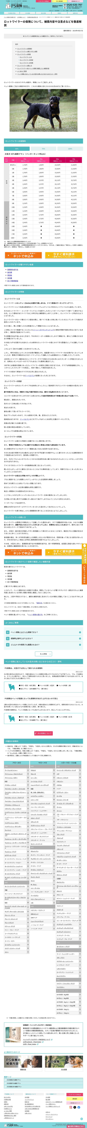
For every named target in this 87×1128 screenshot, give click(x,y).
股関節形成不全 (12, 269)
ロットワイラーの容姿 (26, 60)
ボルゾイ (59, 891)
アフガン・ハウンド (10, 785)
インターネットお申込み (75, 1094)
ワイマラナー (60, 987)
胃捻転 (9, 275)
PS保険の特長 (11, 13)
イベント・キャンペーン (52, 1114)
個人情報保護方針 (29, 1104)
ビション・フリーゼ (62, 800)
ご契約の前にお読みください (11, 1113)
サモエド (33, 770)
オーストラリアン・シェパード (14, 866)
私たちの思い (7, 1097)
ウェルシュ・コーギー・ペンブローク (15, 843)
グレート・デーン (10, 915)
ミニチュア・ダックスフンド (65, 928)
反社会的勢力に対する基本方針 (32, 1106)
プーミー (59, 807)
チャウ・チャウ (35, 877)
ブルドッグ (60, 838)
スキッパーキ (34, 822)
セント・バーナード (36, 844)
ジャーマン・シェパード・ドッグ (40, 803)
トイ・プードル (35, 888)
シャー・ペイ (34, 800)
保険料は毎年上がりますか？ (22, 638)
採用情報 (57, 10)
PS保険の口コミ (8, 1108)
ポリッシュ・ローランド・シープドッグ (67, 886)
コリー (7, 952)
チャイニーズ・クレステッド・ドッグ (41, 873)
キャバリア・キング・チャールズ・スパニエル (15, 907)
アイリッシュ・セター (11, 778)
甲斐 (6, 890)
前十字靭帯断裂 (12, 281)
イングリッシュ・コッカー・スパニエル (15, 813)
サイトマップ (49, 1117)
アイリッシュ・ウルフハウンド (14, 774)
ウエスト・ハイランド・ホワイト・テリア (15, 834)
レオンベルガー (61, 969)
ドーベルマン (29, 375)
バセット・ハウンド (62, 778)
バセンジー (60, 781)
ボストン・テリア (62, 875)
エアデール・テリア (10, 855)
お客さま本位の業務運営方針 (32, 1108)
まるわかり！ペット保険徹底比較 (54, 1102)
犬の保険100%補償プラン (14, 1086)
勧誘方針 (27, 1102)
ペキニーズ (60, 849)
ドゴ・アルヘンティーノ (38, 899)
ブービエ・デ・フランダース (65, 803)
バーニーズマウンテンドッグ (43, 330)
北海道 (59, 878)
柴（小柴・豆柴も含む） (38, 792)
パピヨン (59, 785)
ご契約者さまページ (9, 1118)
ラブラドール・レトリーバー (65, 961)
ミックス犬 (13, 753)
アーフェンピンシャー (11, 770)
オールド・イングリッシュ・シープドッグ (15, 878)
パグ (58, 774)
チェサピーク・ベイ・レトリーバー (41, 859)
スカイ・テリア (35, 818)
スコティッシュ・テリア (38, 825)
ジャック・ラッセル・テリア (39, 814)
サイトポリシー (49, 1119)
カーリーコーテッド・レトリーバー (15, 886)
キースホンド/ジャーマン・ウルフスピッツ (15, 898)
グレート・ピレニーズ (11, 919)
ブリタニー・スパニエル (64, 827)
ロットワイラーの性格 (26, 63)
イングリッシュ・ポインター (13, 826)
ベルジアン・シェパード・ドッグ (66, 856)
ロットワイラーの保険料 (24, 49)
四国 (32, 789)
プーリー (59, 811)
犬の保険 (27, 13)
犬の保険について (44, 733)
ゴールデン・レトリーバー (12, 945)
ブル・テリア (60, 834)
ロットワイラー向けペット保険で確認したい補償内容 (33, 68)
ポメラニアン (60, 882)
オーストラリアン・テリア (12, 874)
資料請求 (75, 1099)
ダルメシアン (34, 851)
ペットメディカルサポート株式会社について (36, 1039)
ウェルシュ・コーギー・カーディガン (15, 839)
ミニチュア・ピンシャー (64, 932)
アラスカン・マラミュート (12, 805)
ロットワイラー (61, 976)
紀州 (6, 903)
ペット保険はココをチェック (53, 1106)
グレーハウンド (9, 922)
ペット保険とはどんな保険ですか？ (24, 632)
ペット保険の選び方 (35, 615)
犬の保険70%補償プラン (14, 1083)
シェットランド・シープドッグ (40, 785)
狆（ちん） (34, 884)
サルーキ (33, 774)
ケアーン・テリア (10, 926)
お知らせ (51, 10)
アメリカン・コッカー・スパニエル (15, 789)
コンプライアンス (29, 1099)
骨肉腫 (9, 278)
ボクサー (59, 871)
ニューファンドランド (37, 921)
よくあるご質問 (64, 10)
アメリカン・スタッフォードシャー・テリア (15, 793)
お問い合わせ (73, 10)
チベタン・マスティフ (37, 870)
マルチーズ (60, 910)
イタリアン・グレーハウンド (13, 809)
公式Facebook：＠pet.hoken (32, 1042)
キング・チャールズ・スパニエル (14, 911)
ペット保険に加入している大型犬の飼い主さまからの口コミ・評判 (37, 74)
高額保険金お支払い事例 (10, 1115)
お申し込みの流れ (8, 1106)
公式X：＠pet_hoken (29, 1044)
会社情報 (80, 10)
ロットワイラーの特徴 (24, 54)
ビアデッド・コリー (62, 792)
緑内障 (9, 272)
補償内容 (75, 13)
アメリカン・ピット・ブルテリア (14, 797)
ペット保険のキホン (51, 1104)
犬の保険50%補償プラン (14, 1080)
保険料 (59, 13)
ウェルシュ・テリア (10, 852)
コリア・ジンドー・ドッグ (12, 948)
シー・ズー (34, 778)
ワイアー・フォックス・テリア (66, 983)
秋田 (6, 781)
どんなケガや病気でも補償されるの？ (25, 645)
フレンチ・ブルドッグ (63, 845)
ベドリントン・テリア (63, 853)
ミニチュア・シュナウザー (64, 924)
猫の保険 (43, 13)
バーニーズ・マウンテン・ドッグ (66, 770)
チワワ (33, 881)
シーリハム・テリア (36, 781)
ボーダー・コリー (62, 860)
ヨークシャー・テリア (63, 946)
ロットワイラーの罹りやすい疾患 (27, 51)
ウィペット (8, 830)
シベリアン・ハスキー (37, 796)
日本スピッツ (34, 914)
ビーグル (59, 796)
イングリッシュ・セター (12, 823)
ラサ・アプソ (60, 958)
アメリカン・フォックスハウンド (14, 801)
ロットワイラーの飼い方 (24, 66)
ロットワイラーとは (26, 57)
